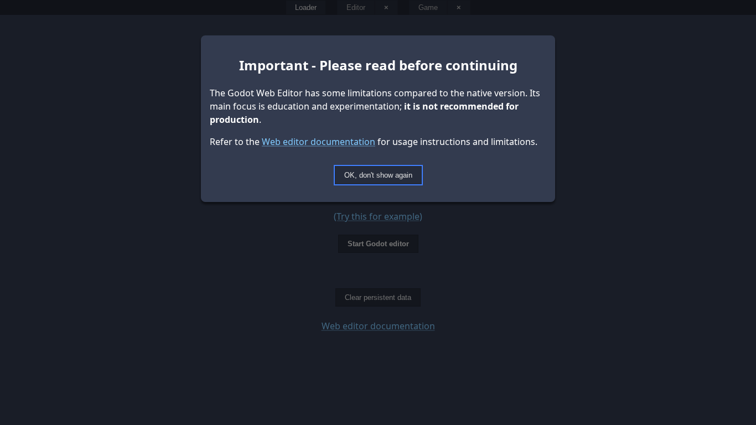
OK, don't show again (378, 175)
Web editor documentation (318, 142)
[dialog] (378, 212)
